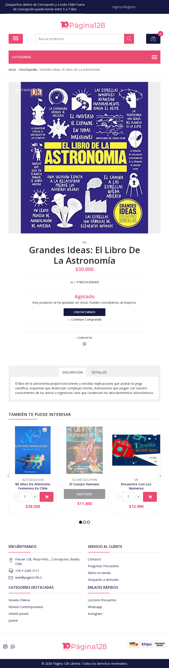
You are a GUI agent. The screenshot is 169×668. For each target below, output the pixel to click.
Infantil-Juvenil (18, 614)
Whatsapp (95, 607)
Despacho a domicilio (103, 580)
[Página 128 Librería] (83, 25)
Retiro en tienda (99, 573)
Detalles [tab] (99, 372)
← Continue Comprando (84, 319)
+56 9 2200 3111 (27, 571)
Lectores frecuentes (102, 600)
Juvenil (13, 620)
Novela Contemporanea (26, 607)
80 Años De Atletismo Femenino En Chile (32, 486)
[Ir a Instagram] (5, 646)
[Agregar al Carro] (46, 497)
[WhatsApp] (13, 646)
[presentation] (8, 475)
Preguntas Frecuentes (103, 566)
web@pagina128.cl (28, 577)
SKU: (72, 282)
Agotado (84, 494)
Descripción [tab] (72, 372)
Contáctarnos (84, 312)
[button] (81, 522)
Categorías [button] (21, 57)
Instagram (95, 614)
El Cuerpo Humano (84, 484)
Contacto (94, 559)
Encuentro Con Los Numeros (136, 486)
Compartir (84, 338)
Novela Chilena (19, 600)
